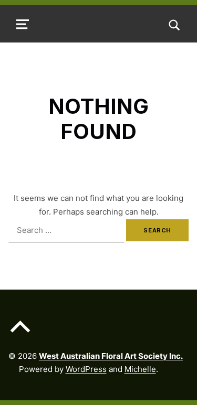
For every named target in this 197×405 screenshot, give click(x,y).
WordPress (86, 369)
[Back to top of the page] (20, 334)
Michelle (140, 369)
